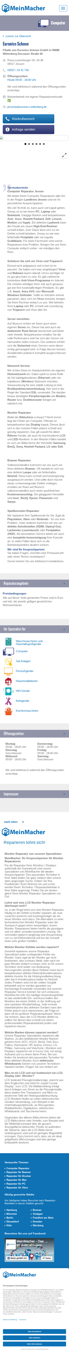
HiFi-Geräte (23, 690)
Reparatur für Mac (16, 1180)
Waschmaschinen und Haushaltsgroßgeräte (29, 642)
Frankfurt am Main (43, 1217)
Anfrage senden (23, 129)
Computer (22, 651)
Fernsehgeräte (24, 671)
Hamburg (11, 1210)
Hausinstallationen (27, 680)
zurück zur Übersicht (18, 36)
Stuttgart (38, 1214)
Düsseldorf (12, 1221)
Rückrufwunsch (23, 119)
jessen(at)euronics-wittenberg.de (27, 106)
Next (3, 138)
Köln (9, 1225)
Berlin (9, 1217)
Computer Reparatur (17, 1168)
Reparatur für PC (15, 1183)
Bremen (37, 1210)
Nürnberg (38, 1225)
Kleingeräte (22, 700)
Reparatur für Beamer (18, 1172)
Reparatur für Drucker (18, 1176)
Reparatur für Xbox (17, 1187)
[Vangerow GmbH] (23, 8)
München (11, 1214)
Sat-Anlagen (23, 661)
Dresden (37, 1221)
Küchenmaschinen (27, 710)
